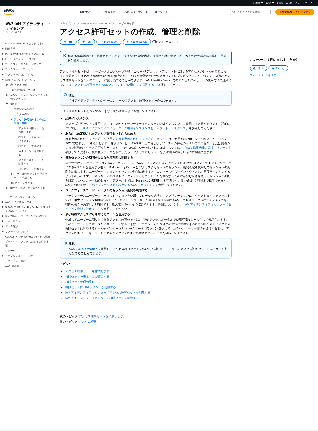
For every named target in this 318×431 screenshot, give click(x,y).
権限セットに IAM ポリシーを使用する (90, 287)
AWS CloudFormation (83, 249)
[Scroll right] (170, 12)
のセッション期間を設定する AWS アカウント (122, 185)
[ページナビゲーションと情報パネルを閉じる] (311, 54)
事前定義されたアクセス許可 (137, 139)
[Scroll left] (77, 12)
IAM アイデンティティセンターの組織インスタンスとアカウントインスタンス (134, 128)
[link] (125, 23)
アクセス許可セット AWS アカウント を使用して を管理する (114, 84)
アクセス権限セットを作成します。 (88, 271)
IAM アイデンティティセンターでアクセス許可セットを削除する (108, 292)
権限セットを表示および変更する (87, 276)
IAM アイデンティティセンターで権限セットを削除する (102, 298)
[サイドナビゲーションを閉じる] (49, 24)
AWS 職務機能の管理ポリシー (205, 147)
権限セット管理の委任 (80, 282)
